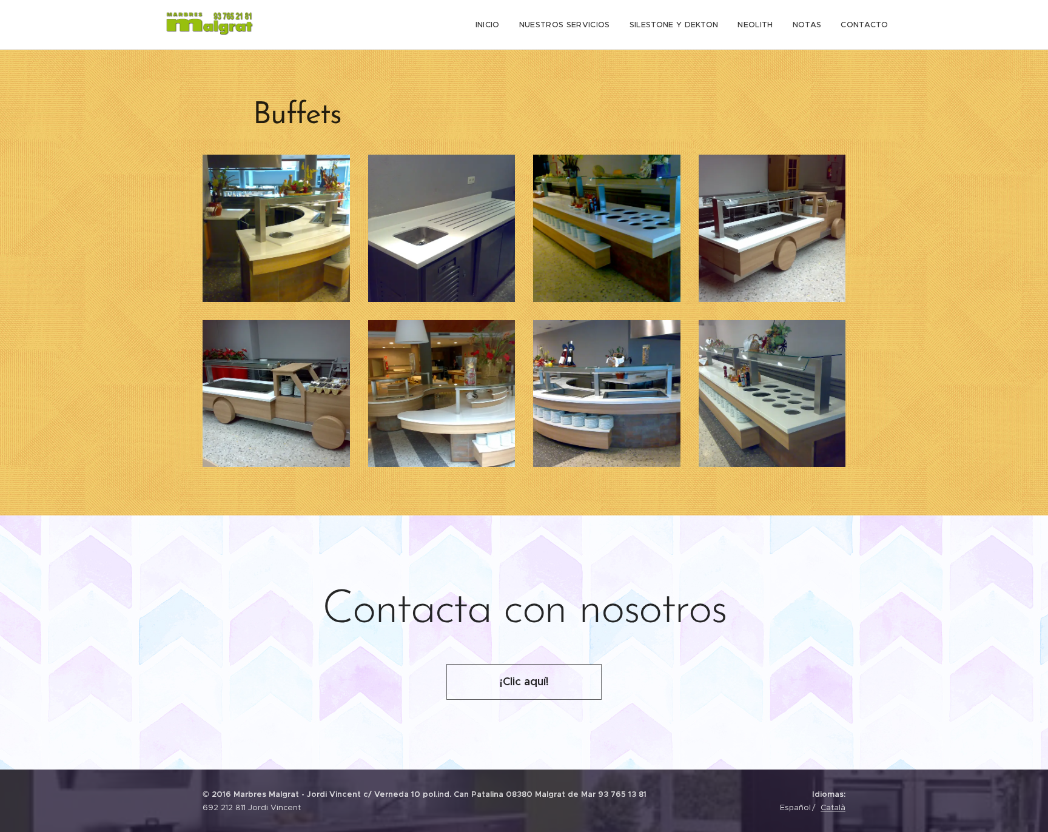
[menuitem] (490, 25)
